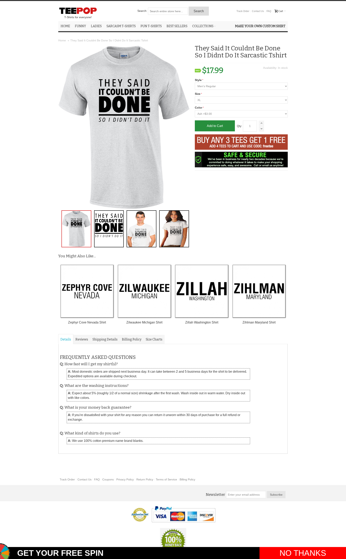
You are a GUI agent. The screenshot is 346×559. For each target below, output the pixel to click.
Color (198, 107)
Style (198, 80)
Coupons (108, 479)
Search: (142, 10)
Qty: (239, 126)
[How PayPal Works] (183, 514)
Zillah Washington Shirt (201, 322)
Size (197, 93)
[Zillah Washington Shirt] (201, 291)
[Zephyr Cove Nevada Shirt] (87, 291)
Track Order (242, 11)
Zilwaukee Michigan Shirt (144, 322)
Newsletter (215, 494)
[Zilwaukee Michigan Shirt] (144, 291)
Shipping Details (105, 339)
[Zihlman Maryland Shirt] (259, 291)
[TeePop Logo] (78, 10)
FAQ (269, 11)
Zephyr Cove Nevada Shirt (87, 322)
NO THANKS (303, 553)
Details (65, 339)
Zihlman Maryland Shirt (259, 322)
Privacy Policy (125, 479)
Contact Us (258, 11)
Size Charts (154, 339)
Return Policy (144, 479)
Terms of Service (166, 479)
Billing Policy (131, 339)
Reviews (81, 339)
